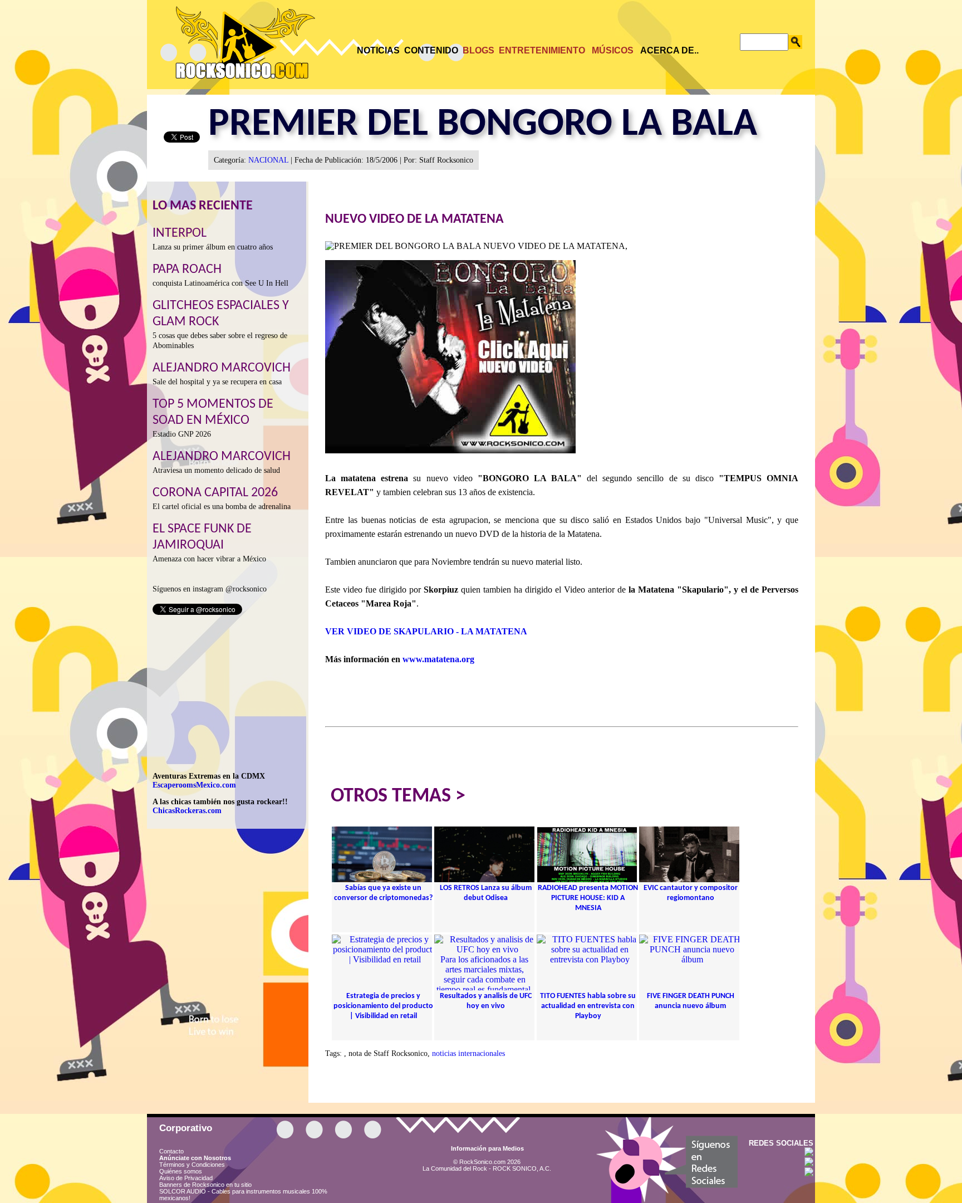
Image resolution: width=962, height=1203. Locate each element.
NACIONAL (268, 160)
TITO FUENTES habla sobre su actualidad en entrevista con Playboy (588, 1006)
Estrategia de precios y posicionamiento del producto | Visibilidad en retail (383, 1006)
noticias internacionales (468, 1053)
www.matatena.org (438, 659)
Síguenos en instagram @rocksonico (210, 589)
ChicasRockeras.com (187, 810)
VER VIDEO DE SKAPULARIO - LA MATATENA (426, 631)
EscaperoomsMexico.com (194, 785)
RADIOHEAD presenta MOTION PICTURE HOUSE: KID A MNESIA (588, 898)
